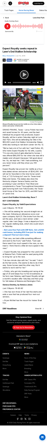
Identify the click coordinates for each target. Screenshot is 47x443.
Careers (13, 415)
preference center (11, 409)
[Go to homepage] (23, 3)
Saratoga (6, 358)
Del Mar (5, 361)
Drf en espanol (10, 403)
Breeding (27, 368)
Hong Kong (7, 365)
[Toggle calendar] (10, 3)
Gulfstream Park (8, 383)
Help (20, 415)
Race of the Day (30, 358)
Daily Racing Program (32, 390)
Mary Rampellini (9, 56)
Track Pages (29, 361)
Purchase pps (9, 406)
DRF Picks (28, 394)
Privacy (34, 415)
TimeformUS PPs (30, 386)
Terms (26, 415)
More (4, 368)
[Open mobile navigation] (5, 3)
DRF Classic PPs (30, 379)
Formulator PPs (29, 383)
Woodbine (6, 390)
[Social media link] (17, 419)
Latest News (28, 365)
